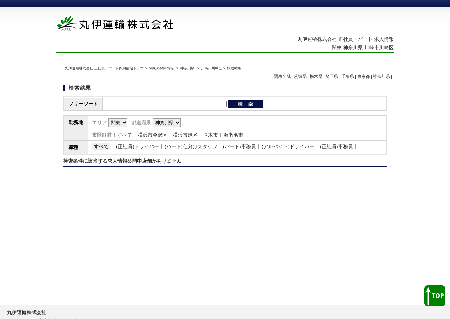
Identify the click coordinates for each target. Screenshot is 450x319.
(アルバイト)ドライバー (288, 146)
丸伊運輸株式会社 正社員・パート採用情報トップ (104, 68)
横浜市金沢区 (152, 135)
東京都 (363, 76)
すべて (124, 135)
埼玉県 (332, 76)
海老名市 (233, 135)
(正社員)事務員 (336, 146)
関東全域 (282, 76)
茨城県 (300, 76)
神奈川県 (187, 68)
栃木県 (316, 76)
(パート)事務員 (239, 146)
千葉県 (347, 76)
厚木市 (210, 135)
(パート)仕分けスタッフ (191, 146)
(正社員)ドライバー (137, 146)
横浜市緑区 (185, 135)
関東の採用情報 (162, 68)
